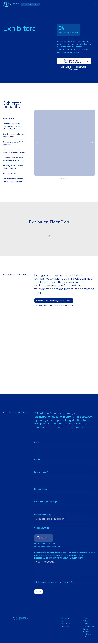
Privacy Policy (86, 619)
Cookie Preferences (88, 624)
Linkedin (65, 618)
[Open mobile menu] (94, 4)
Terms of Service (87, 630)
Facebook (65, 623)
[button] (61, 178)
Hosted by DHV (87, 635)
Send (38, 592)
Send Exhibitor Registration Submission (74, 68)
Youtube (65, 626)
